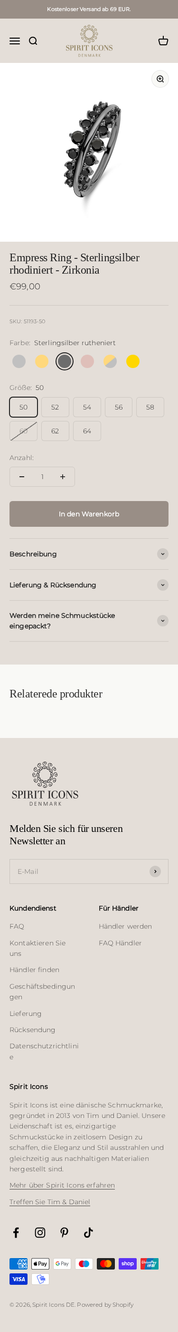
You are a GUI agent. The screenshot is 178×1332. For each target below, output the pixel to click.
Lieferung (25, 1013)
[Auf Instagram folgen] (40, 1232)
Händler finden (34, 969)
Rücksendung (32, 1029)
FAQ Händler (120, 943)
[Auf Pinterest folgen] (64, 1232)
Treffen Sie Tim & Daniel (49, 1202)
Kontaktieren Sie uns (37, 948)
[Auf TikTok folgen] (88, 1232)
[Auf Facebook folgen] (15, 1232)
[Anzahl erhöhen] (63, 476)
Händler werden (125, 926)
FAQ (16, 926)
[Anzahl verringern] (22, 476)
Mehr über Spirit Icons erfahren (62, 1185)
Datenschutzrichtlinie (44, 1051)
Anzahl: (21, 457)
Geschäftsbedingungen (42, 991)
